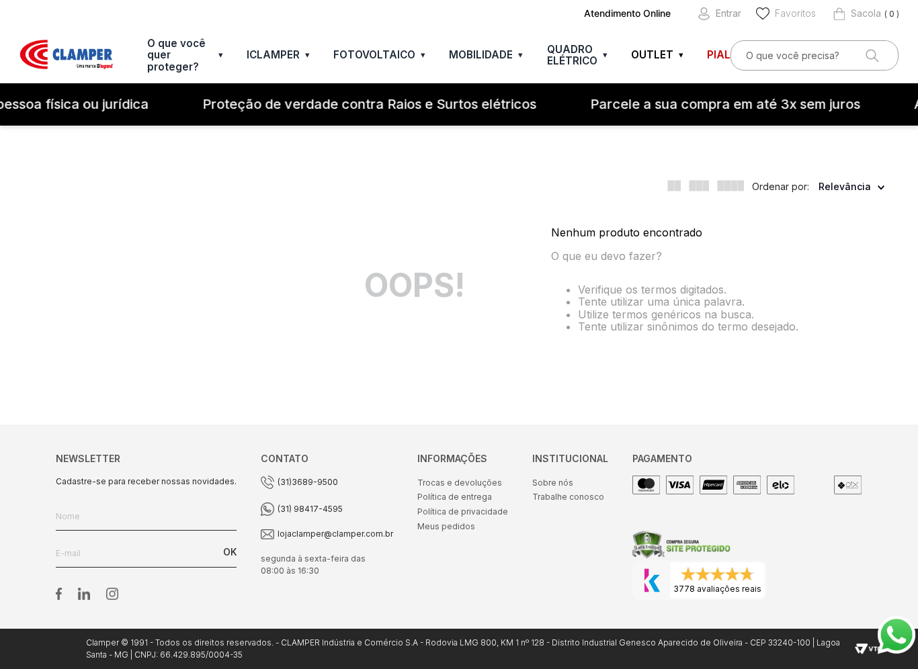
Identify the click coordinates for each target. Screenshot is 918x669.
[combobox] (815, 55)
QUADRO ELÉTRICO (572, 55)
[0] (857, 13)
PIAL (719, 54)
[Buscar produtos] (871, 55)
